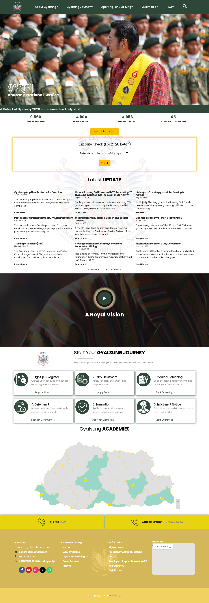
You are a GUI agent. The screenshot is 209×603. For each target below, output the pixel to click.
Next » (117, 269)
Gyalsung (115, 595)
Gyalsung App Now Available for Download (38, 192)
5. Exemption (101, 404)
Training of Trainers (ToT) (28, 243)
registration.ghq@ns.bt (33, 552)
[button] (185, 6)
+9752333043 (173, 522)
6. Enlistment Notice (167, 404)
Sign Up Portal (117, 547)
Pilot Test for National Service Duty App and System (43, 217)
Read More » (20, 212)
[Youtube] (29, 570)
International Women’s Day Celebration (158, 243)
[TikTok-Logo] (42, 570)
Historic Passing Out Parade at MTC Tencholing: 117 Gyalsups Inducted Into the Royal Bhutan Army (103, 194)
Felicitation (115, 570)
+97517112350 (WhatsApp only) (37, 561)
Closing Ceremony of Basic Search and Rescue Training (101, 219)
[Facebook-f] (22, 570)
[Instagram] (36, 570)
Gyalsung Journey (79, 7)
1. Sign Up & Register (45, 377)
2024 (63, 522)
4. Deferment (40, 404)
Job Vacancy (116, 565)
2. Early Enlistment (105, 377)
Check (104, 163)
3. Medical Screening (168, 377)
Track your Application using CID (128, 561)
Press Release (71, 561)
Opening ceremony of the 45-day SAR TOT (159, 217)
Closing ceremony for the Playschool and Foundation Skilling (98, 245)
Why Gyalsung (71, 552)
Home (66, 547)
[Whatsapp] (49, 570)
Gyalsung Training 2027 (77, 556)
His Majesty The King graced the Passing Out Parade (161, 194)
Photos (67, 565)
